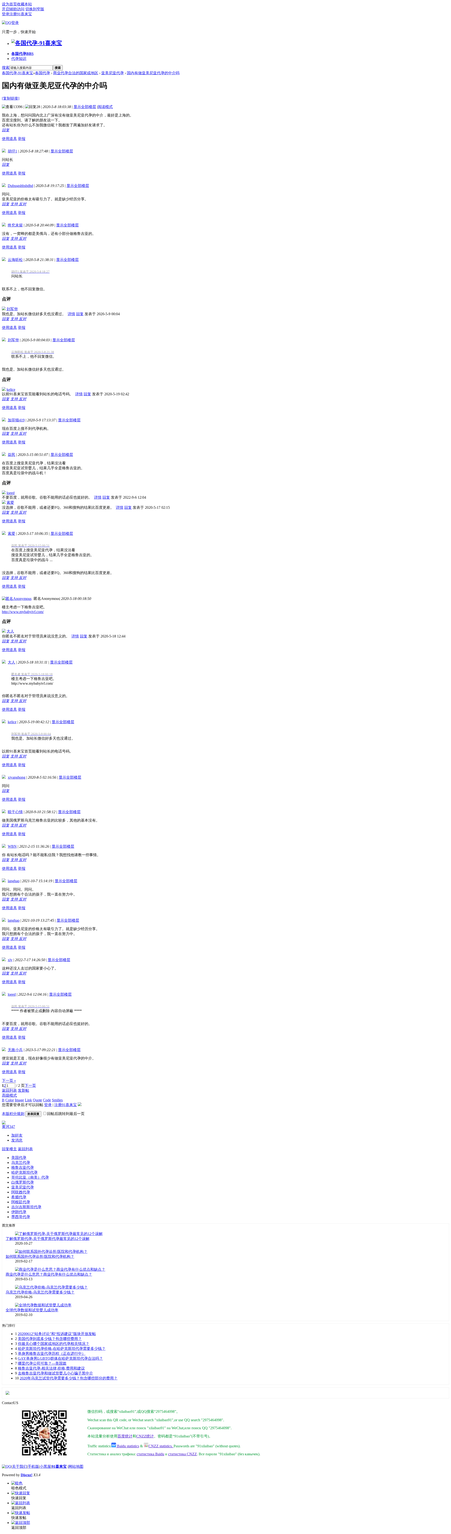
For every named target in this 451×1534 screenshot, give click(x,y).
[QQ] (6, 1466)
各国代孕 (22, 54)
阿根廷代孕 (20, 1202)
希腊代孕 (18, 1197)
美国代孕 (18, 1158)
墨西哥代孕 (20, 1217)
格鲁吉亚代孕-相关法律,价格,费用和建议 (51, 1368)
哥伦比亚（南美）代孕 (30, 1177)
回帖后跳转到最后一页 (66, 1114)
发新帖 (23, 1090)
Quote (37, 1100)
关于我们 (19, 1466)
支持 (14, 204)
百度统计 (124, 1436)
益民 (11, 455)
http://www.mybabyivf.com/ (23, 612)
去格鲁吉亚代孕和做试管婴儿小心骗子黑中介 (55, 1373)
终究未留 (15, 225)
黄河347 (8, 1127)
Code (47, 1100)
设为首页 (9, 4)
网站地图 (75, 1466)
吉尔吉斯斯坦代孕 (26, 1207)
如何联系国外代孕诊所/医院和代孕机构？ (40, 1256)
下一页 (30, 1085)
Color (9, 1100)
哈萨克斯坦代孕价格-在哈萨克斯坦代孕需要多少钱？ (61, 1349)
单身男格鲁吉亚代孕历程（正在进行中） (52, 1353)
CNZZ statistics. (161, 1446)
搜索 (5, 68)
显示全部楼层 (85, 107)
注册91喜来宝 (20, 14)
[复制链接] (10, 98)
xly (10, 960)
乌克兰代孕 (20, 1163)
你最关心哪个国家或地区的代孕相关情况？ (53, 1344)
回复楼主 (9, 1149)
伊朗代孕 (18, 1212)
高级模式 (9, 1095)
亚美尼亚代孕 (112, 73)
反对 (22, 204)
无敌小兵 (15, 1050)
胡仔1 (12, 151)
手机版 (33, 1466)
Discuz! (26, 1475)
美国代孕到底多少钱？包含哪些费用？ (50, 1339)
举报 (21, 139)
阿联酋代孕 (20, 1192)
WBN (12, 846)
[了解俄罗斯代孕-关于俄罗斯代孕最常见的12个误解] (59, 1234)
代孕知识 (18, 59)
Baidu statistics (127, 1446)
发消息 (17, 1140)
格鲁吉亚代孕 (22, 1167)
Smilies (57, 1100)
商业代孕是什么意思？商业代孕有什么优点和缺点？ (49, 1274)
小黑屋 (45, 1466)
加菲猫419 (16, 420)
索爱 (10, 503)
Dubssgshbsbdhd (20, 186)
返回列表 (9, 1090)
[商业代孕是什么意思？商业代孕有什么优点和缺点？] (60, 1269)
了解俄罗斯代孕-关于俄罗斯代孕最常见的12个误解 (47, 1239)
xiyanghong (16, 777)
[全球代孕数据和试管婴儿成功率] (43, 1305)
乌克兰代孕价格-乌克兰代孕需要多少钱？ (40, 1292)
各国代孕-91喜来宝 (17, 73)
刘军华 (12, 309)
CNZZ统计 (145, 1436)
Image (19, 1100)
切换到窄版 (34, 9)
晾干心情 (15, 812)
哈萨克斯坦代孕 (24, 1172)
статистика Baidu (150, 1454)
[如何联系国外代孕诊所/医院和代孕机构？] (51, 1252)
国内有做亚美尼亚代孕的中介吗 (153, 73)
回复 (5, 130)
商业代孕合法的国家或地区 (75, 73)
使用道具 (9, 139)
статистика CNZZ (182, 1454)
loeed (11, 493)
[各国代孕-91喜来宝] (36, 43)
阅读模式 (105, 107)
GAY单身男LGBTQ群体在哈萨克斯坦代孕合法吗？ (60, 1358)
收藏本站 (24, 4)
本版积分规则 (13, 1114)
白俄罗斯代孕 (22, 1182)
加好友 (17, 1135)
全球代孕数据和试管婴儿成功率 (32, 1310)
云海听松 (15, 260)
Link (28, 1100)
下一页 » (9, 1081)
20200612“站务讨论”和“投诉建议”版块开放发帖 (57, 1334)
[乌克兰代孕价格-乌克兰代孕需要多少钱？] (51, 1287)
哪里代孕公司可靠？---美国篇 (42, 1363)
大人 (10, 631)
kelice (11, 390)
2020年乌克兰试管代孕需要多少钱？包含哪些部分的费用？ (68, 1378)
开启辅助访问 (13, 9)
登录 (5, 14)
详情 (71, 314)
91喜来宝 (59, 1466)
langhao (13, 881)
